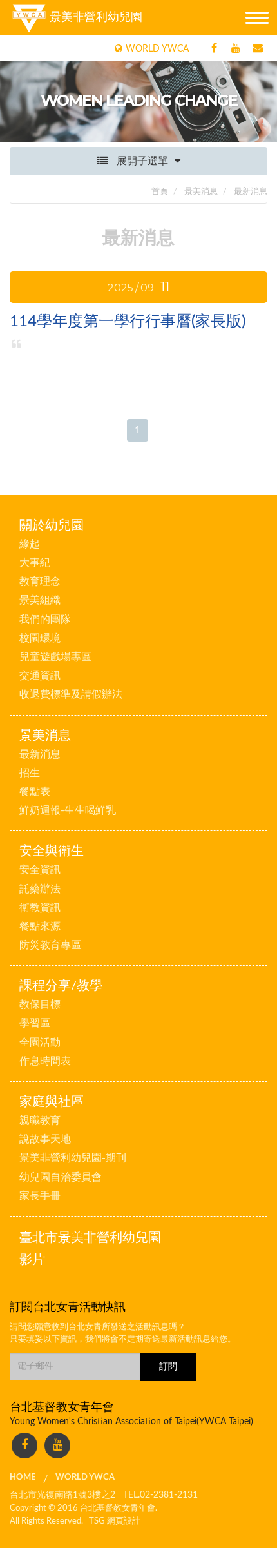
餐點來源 (40, 926)
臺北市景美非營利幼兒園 (90, 1237)
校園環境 (40, 638)
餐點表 (34, 792)
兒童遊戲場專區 (55, 657)
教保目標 (40, 1004)
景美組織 (40, 600)
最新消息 (40, 754)
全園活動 (40, 1042)
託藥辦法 (40, 889)
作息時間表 (45, 1061)
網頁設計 (123, 1521)
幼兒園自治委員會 (60, 1177)
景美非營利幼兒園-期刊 (72, 1158)
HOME (22, 1477)
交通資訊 (40, 676)
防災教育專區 (50, 945)
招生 (29, 773)
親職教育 (40, 1120)
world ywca (157, 49)
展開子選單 (141, 161)
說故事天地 (45, 1139)
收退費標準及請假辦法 (70, 694)
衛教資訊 (40, 908)
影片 (32, 1259)
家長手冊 (40, 1196)
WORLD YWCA (85, 1477)
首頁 (159, 192)
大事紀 (34, 563)
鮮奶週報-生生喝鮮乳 (67, 810)
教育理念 (40, 581)
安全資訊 (40, 870)
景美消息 (200, 192)
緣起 (29, 544)
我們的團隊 (45, 619)
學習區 (34, 1023)
